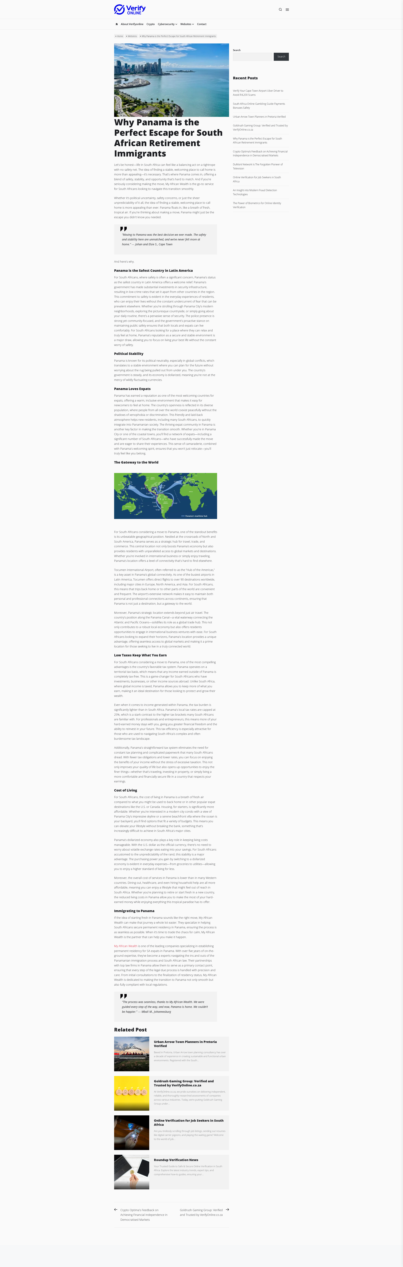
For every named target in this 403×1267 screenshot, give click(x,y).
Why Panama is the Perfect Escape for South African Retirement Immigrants (257, 140)
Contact (201, 24)
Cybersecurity (166, 24)
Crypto (151, 24)
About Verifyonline (132, 24)
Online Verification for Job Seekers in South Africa (189, 1122)
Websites (185, 24)
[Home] (117, 24)
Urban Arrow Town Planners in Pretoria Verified (185, 1044)
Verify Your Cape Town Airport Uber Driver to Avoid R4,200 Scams (258, 93)
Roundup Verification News (176, 1160)
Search (237, 50)
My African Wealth (125, 946)
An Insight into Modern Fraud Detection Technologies (255, 192)
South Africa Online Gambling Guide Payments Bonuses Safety (259, 106)
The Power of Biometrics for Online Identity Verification (257, 205)
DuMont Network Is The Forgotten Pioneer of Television (258, 166)
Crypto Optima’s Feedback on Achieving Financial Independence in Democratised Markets (260, 153)
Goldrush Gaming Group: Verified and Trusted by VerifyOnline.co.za (184, 1083)
